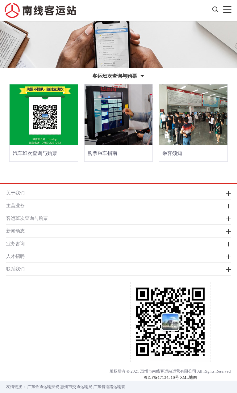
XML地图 (188, 377)
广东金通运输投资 (43, 386)
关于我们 (15, 192)
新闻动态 (15, 230)
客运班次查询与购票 (27, 218)
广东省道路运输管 (109, 386)
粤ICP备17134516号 (161, 377)
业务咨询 (15, 243)
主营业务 (15, 205)
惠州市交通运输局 (76, 386)
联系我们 (15, 268)
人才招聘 (15, 256)
